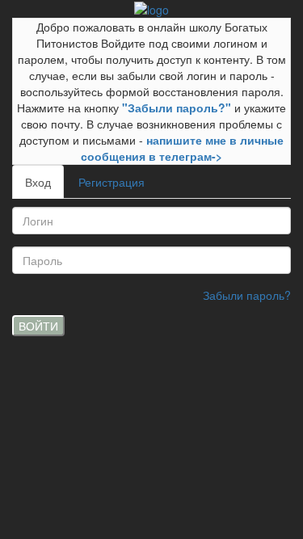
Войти (38, 326)
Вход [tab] (38, 182)
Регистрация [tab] (111, 182)
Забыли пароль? (247, 295)
